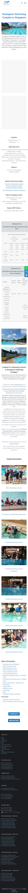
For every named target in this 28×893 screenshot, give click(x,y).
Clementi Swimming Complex (7, 821)
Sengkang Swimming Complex (7, 842)
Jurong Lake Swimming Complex (8, 824)
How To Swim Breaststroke (7, 795)
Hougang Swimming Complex (14, 188)
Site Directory (4, 753)
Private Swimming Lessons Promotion (13, 701)
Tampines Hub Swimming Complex (8, 864)
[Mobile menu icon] (25, 3)
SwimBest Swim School (17, 888)
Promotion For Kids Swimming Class (14, 514)
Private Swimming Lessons (14, 542)
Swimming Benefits (5, 749)
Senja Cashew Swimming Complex (8, 827)
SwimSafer (3, 747)
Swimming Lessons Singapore (11, 664)
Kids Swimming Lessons (14, 488)
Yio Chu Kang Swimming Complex (8, 845)
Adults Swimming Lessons (14, 625)
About (2, 737)
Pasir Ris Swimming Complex (7, 862)
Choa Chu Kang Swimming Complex (9, 820)
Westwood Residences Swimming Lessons (10, 779)
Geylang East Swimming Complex (8, 855)
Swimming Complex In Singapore (12, 694)
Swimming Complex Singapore (7, 752)
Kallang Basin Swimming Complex (8, 858)
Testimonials (4, 740)
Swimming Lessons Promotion (11, 699)
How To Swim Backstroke (6, 797)
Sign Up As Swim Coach (6, 746)
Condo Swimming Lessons (14, 599)
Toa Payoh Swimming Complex (8, 880)
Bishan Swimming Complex (14, 186)
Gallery (2, 739)
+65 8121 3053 (7, 808)
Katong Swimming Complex (7, 859)
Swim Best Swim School (11, 389)
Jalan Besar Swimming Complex (8, 877)
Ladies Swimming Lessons (14, 652)
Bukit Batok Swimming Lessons (8, 776)
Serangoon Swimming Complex (8, 844)
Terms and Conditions (6, 744)
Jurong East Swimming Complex (8, 823)
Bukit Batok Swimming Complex (8, 818)
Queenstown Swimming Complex (8, 879)
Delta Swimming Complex (6, 876)
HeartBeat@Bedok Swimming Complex (9, 856)
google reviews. (14, 443)
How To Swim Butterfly (6, 798)
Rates (2, 750)
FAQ (2, 743)
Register (3, 741)
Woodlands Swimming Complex (8, 837)
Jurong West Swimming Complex (8, 826)
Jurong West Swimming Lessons (8, 777)
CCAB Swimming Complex (6, 874)
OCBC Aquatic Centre (5, 861)
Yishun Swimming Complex (7, 838)
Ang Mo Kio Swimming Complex (8, 840)
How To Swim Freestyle (6, 794)
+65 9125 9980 (7, 810)
